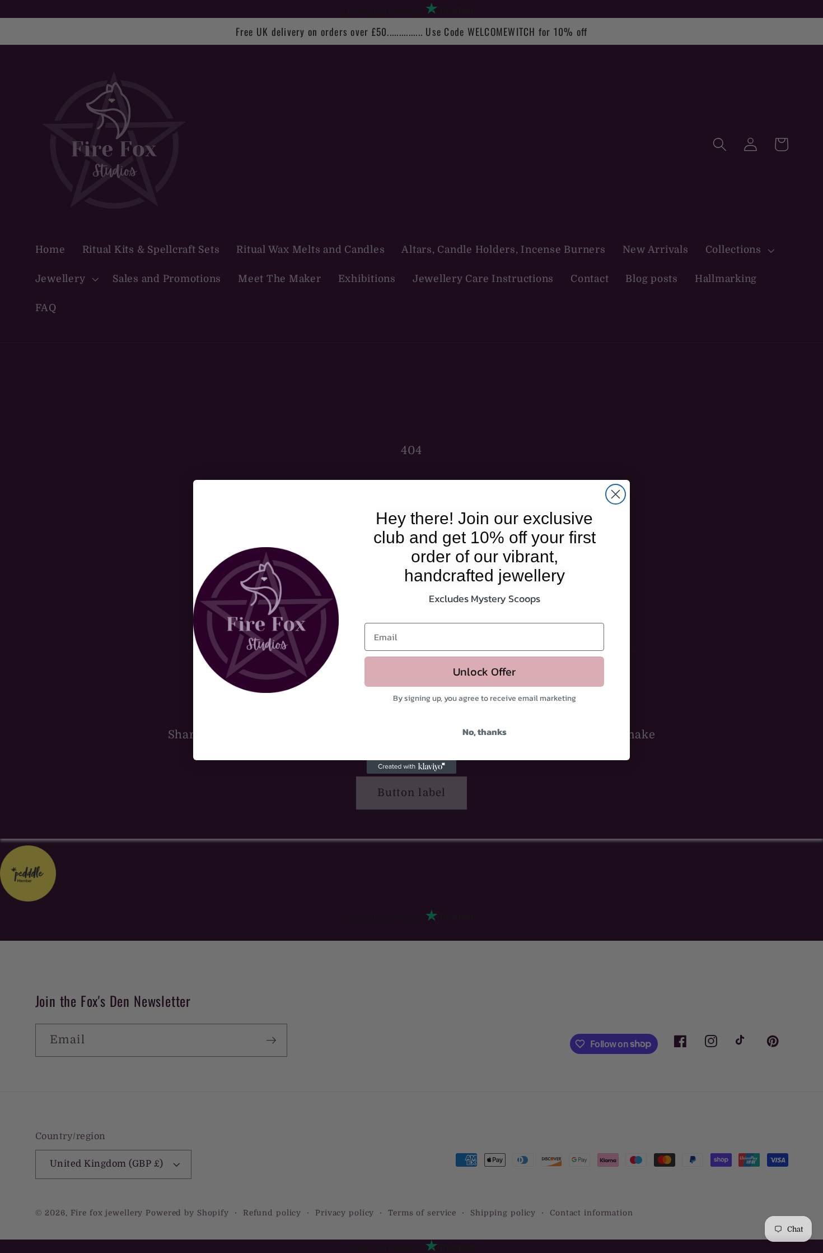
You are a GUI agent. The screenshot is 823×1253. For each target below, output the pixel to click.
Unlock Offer (484, 671)
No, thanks (484, 731)
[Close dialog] (615, 494)
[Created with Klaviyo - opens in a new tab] (411, 767)
